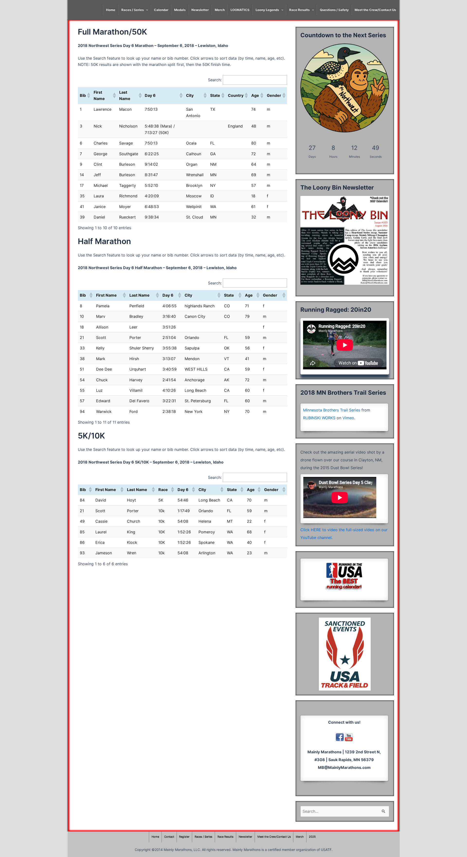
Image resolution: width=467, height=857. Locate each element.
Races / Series (132, 10)
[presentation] (146, 9)
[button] (88, 95)
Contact (169, 837)
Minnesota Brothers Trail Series (331, 410)
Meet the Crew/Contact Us (375, 10)
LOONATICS (240, 10)
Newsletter (200, 10)
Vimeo (348, 417)
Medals (180, 10)
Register (184, 837)
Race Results (299, 10)
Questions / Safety (334, 10)
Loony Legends (267, 10)
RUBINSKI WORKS (319, 417)
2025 (312, 837)
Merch (220, 10)
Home (110, 10)
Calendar (161, 10)
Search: (215, 79)
